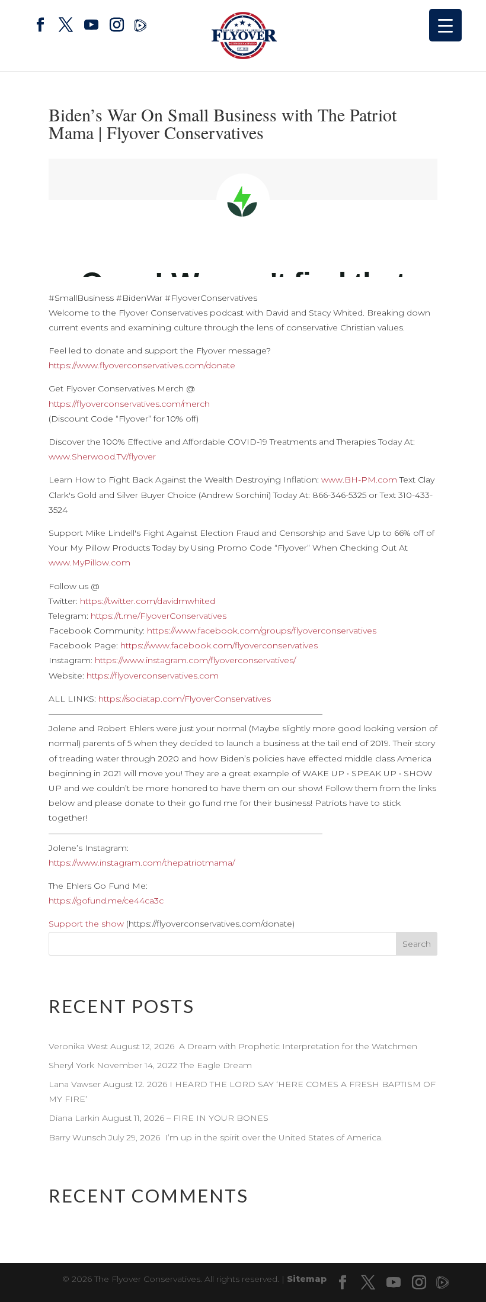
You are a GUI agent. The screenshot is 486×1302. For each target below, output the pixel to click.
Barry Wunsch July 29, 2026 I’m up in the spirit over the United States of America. (216, 1137)
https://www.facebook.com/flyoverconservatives (219, 645)
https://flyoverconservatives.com (153, 675)
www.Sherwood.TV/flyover (102, 456)
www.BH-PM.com (359, 479)
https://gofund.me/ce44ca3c (106, 900)
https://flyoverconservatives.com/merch (129, 403)
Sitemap (307, 1279)
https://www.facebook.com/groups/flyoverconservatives (261, 630)
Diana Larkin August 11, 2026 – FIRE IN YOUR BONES (160, 1118)
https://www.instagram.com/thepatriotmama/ (142, 862)
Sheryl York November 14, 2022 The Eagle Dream (151, 1065)
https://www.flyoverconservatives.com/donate (142, 365)
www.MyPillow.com (89, 562)
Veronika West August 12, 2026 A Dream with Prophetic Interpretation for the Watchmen (233, 1046)
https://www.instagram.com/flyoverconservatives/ (195, 660)
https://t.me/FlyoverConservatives (158, 615)
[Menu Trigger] (445, 25)
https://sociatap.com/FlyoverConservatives (184, 698)
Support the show (86, 923)
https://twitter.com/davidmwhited (147, 601)
